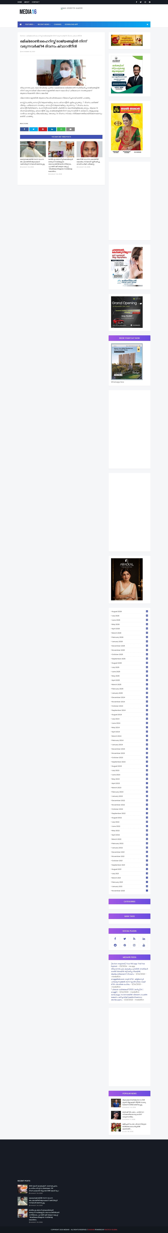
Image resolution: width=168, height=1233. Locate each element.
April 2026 (130, 628)
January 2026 (130, 641)
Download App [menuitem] (71, 24)
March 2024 (130, 736)
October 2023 (130, 757)
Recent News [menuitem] (43, 24)
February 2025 (130, 689)
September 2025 (130, 659)
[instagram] (145, 2)
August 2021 (130, 869)
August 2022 (130, 818)
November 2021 (130, 856)
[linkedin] (144, 938)
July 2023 (130, 770)
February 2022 (130, 843)
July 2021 (130, 873)
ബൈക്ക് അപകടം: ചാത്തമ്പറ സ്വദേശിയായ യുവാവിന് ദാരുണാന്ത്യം (133, 1114)
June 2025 (130, 671)
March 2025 (130, 684)
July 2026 (130, 616)
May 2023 (130, 779)
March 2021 (129, 878)
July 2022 (130, 822)
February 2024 (130, 740)
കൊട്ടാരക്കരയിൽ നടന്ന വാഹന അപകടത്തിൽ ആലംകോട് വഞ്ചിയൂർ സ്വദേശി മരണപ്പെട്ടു (32, 161)
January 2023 (130, 796)
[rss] (134, 938)
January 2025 (130, 693)
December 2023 (130, 749)
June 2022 (130, 826)
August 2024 (130, 714)
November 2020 (129, 891)
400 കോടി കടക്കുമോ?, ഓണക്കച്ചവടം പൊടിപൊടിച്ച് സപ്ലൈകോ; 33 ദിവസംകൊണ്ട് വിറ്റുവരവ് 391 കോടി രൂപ (44, 1188)
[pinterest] (149, 2)
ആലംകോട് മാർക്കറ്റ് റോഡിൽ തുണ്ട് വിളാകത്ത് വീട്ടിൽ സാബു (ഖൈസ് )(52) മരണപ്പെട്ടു (134, 1102)
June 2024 (130, 723)
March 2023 (130, 787)
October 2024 (130, 706)
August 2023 (130, 766)
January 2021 (130, 886)
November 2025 (130, 650)
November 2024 (130, 702)
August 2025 (130, 663)
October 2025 (130, 654)
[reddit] (115, 945)
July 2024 (130, 719)
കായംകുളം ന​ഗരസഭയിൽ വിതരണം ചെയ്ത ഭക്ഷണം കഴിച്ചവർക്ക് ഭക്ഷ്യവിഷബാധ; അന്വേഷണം (129, 997)
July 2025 (130, 667)
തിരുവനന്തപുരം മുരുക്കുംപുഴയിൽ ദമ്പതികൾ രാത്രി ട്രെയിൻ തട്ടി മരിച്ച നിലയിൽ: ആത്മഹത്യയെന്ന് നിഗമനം (129, 971)
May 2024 (130, 727)
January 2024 (130, 744)
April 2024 (130, 732)
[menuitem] (21, 24)
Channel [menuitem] (57, 24)
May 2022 (130, 830)
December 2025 (130, 646)
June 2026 (130, 620)
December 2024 (130, 697)
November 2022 (130, 805)
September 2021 (130, 865)
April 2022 (130, 835)
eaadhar (91, 1230)
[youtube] (144, 945)
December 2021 (130, 852)
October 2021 (130, 860)
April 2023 (130, 783)
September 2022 (130, 813)
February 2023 (130, 792)
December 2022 (130, 800)
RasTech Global (111, 1230)
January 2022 (130, 848)
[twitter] (140, 2)
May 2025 (130, 676)
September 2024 (130, 710)
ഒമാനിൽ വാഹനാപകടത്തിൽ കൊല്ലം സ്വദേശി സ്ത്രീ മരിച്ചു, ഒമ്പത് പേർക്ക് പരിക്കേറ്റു (88, 161)
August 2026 (130, 611)
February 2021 (129, 882)
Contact (35, 2)
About (26, 2)
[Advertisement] (129, 201)
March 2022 (130, 839)
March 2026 (130, 633)
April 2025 (130, 680)
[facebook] (136, 2)
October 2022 (130, 809)
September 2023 (130, 762)
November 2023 (130, 753)
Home (20, 2)
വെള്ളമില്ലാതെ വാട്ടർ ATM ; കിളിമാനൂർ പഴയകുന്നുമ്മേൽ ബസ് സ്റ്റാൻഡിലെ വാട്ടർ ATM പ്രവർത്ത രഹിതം (128, 982)
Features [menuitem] (29, 24)
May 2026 (130, 624)
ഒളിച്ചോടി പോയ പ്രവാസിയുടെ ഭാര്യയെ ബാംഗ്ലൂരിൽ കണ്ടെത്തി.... (134, 1126)
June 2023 (130, 775)
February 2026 (130, 637)
